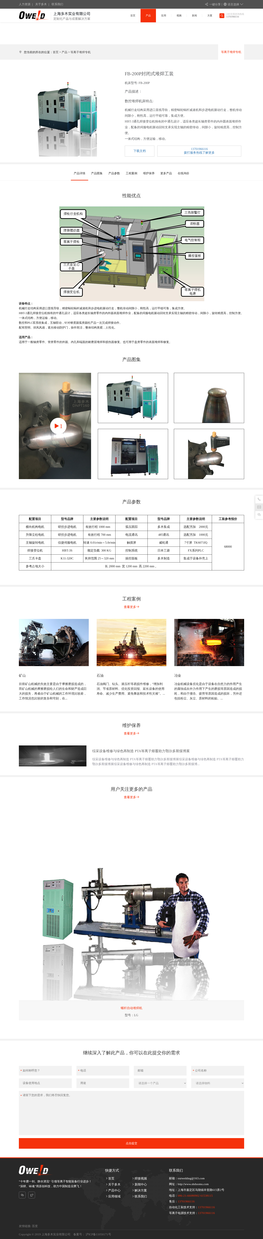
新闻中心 (141, 1184)
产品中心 (114, 1190)
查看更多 (130, 607)
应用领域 (114, 1196)
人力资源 (24, 4)
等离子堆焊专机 (80, 52)
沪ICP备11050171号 (98, 1234)
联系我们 (57, 4)
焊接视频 (141, 1178)
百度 (35, 1226)
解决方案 (141, 1190)
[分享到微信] (22, 1195)
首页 (56, 52)
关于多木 (41, 4)
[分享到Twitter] (31, 1195)
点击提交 (131, 1143)
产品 (64, 52)
